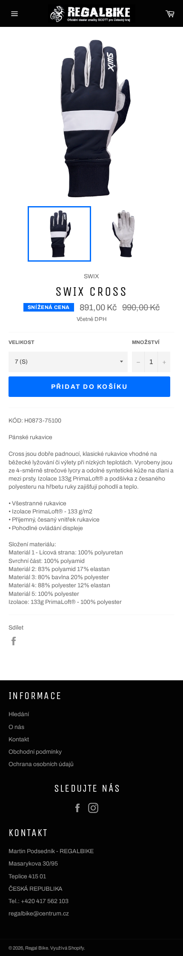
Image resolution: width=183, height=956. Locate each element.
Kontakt (19, 739)
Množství (146, 342)
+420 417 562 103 (45, 901)
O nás (16, 727)
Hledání (19, 714)
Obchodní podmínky (35, 752)
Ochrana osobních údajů (41, 764)
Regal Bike (36, 947)
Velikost (21, 342)
